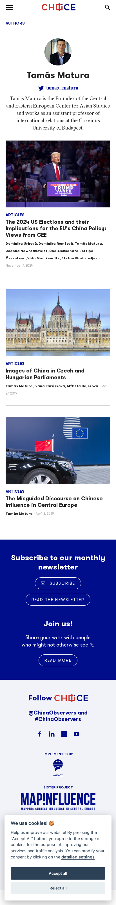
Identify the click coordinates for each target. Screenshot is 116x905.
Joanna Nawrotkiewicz (27, 250)
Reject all (58, 888)
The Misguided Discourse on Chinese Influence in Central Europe (54, 502)
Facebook (39, 734)
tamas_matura (62, 87)
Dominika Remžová (56, 243)
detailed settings (78, 856)
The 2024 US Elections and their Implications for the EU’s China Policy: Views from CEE (56, 228)
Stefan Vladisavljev (79, 258)
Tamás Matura (88, 243)
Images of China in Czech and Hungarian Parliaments (45, 374)
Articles (15, 215)
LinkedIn (51, 734)
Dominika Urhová (21, 243)
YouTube (76, 734)
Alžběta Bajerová (82, 386)
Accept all (58, 873)
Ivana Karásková (49, 386)
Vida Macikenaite (43, 258)
